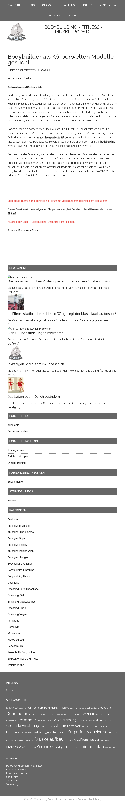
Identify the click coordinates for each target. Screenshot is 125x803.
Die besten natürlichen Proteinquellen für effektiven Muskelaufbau (59, 281)
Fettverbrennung (64, 720)
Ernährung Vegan (17, 614)
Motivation (14, 633)
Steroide (12, 500)
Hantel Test (32, 733)
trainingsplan (91, 746)
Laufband (112, 732)
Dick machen (32, 714)
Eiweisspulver (101, 714)
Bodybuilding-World (16, 769)
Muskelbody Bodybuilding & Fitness (24, 766)
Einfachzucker (73, 715)
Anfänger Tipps (16, 538)
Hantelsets (22, 733)
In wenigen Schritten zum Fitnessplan (36, 364)
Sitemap (10, 690)
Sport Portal (12, 777)
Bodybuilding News (28, 230)
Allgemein (13, 425)
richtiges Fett (30, 748)
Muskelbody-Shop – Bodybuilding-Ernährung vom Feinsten (41, 221)
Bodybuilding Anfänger (20, 563)
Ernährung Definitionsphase (23, 589)
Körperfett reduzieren (87, 731)
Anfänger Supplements (21, 532)
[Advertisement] (17, 253)
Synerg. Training (17, 462)
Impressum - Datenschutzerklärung (82, 799)
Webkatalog (12, 784)
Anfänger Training (17, 544)
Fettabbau (13, 620)
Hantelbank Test (104, 726)
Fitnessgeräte (91, 720)
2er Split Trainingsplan (15, 708)
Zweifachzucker (110, 748)
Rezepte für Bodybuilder (21, 652)
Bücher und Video (18, 431)
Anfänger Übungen (18, 557)
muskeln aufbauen (72, 740)
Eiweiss (86, 713)
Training (72, 747)
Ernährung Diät (16, 595)
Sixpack (43, 746)
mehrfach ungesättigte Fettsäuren (20, 740)
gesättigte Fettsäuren (48, 726)
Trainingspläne (16, 450)
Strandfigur (58, 747)
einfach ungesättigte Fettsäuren (54, 715)
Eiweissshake (26, 720)
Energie (39, 720)
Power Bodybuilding (16, 773)
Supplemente (15, 481)
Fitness (81, 720)
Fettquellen (47, 720)
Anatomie (13, 519)
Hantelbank (74, 725)
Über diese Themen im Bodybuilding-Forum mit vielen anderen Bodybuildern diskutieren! (58, 200)
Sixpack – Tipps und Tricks (23, 658)
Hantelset (12, 732)
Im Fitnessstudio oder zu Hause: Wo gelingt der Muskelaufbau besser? (62, 314)
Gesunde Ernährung (22, 725)
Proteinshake (15, 747)
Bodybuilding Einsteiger (87, 708)
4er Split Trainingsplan (69, 708)
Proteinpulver (89, 740)
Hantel (62, 726)
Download (13, 582)
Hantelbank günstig (89, 726)
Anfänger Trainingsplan (21, 551)
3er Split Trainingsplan (46, 707)
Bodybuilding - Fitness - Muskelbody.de (73, 29)
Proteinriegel (105, 740)
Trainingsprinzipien (18, 456)
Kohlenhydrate (58, 732)
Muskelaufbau (16, 639)
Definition (15, 713)
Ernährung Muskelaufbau (21, 601)
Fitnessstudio (105, 720)
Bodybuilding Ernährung (21, 570)
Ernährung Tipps (17, 608)
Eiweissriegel (11, 720)
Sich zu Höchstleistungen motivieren (35, 333)
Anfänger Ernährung (19, 525)
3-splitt (29, 707)
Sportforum (12, 780)
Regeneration (15, 646)
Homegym (13, 627)
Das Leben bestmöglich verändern (34, 396)
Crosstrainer (105, 707)
